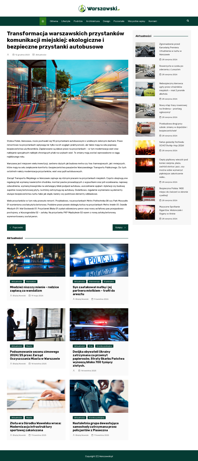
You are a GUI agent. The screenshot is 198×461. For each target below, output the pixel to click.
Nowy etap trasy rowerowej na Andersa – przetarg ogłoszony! (173, 109)
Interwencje (94, 281)
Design (106, 21)
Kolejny (119, 227)
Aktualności (41, 55)
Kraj (90, 346)
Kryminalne (109, 281)
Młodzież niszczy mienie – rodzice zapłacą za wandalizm (34, 288)
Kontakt (153, 21)
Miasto (29, 346)
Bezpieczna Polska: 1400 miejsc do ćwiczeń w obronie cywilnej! (173, 192)
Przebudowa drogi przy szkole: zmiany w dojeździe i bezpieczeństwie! (173, 127)
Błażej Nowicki (19, 296)
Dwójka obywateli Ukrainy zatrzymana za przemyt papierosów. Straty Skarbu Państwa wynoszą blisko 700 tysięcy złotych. (98, 358)
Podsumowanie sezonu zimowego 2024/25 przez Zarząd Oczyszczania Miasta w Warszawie (35, 355)
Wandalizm (31, 281)
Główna (54, 21)
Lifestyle (65, 21)
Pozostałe (119, 21)
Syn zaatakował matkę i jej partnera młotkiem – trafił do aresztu (94, 290)
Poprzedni (18, 227)
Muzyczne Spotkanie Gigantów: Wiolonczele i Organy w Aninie (171, 210)
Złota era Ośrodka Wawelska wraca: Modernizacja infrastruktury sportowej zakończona (35, 426)
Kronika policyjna (104, 346)
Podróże (78, 21)
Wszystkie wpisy (136, 21)
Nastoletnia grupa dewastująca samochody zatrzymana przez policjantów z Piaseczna (96, 426)
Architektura (93, 21)
